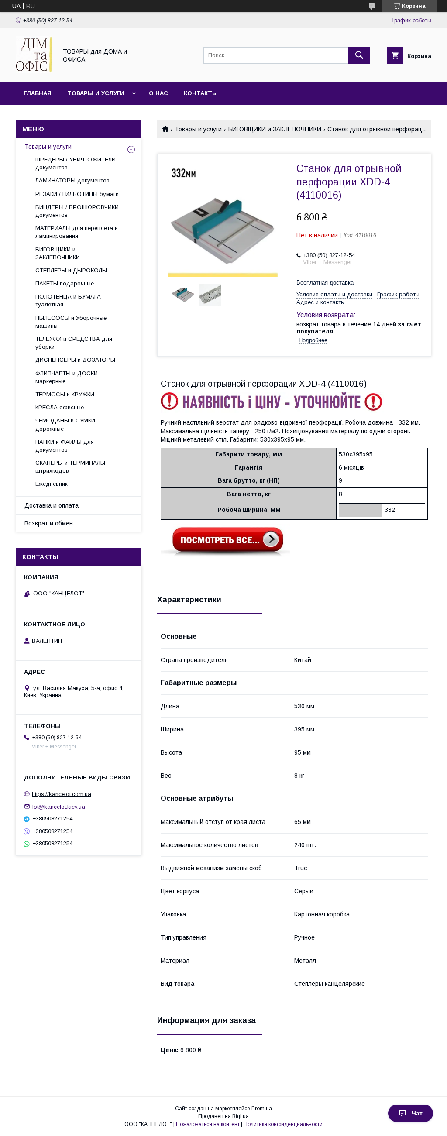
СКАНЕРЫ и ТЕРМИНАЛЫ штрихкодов (70, 467)
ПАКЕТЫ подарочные (64, 283)
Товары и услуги (95, 93)
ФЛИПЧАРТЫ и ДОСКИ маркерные (66, 377)
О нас (158, 93)
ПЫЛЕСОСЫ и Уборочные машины (71, 322)
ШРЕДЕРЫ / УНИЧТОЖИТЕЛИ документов (75, 163)
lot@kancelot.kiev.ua (58, 806)
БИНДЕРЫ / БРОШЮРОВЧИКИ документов (77, 211)
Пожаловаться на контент (208, 1124)
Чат (417, 1113)
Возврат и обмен (48, 523)
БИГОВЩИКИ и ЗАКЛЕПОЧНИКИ (274, 129)
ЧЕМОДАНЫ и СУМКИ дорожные (65, 424)
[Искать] (359, 55)
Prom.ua (261, 1108)
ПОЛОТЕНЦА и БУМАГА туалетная (68, 300)
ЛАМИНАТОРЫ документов (72, 180)
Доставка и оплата (51, 505)
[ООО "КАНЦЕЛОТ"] (34, 70)
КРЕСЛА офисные (59, 407)
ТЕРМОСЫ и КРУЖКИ (64, 394)
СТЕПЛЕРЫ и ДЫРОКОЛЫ (71, 270)
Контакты (201, 93)
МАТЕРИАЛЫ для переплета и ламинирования (76, 232)
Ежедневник (51, 483)
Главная (38, 93)
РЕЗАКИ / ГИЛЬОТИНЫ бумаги (77, 194)
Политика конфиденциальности (283, 1124)
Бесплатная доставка (325, 282)
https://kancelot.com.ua (61, 794)
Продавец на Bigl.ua (223, 1116)
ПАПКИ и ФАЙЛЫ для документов (64, 446)
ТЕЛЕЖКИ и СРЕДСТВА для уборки (73, 343)
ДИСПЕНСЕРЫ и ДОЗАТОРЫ (75, 360)
